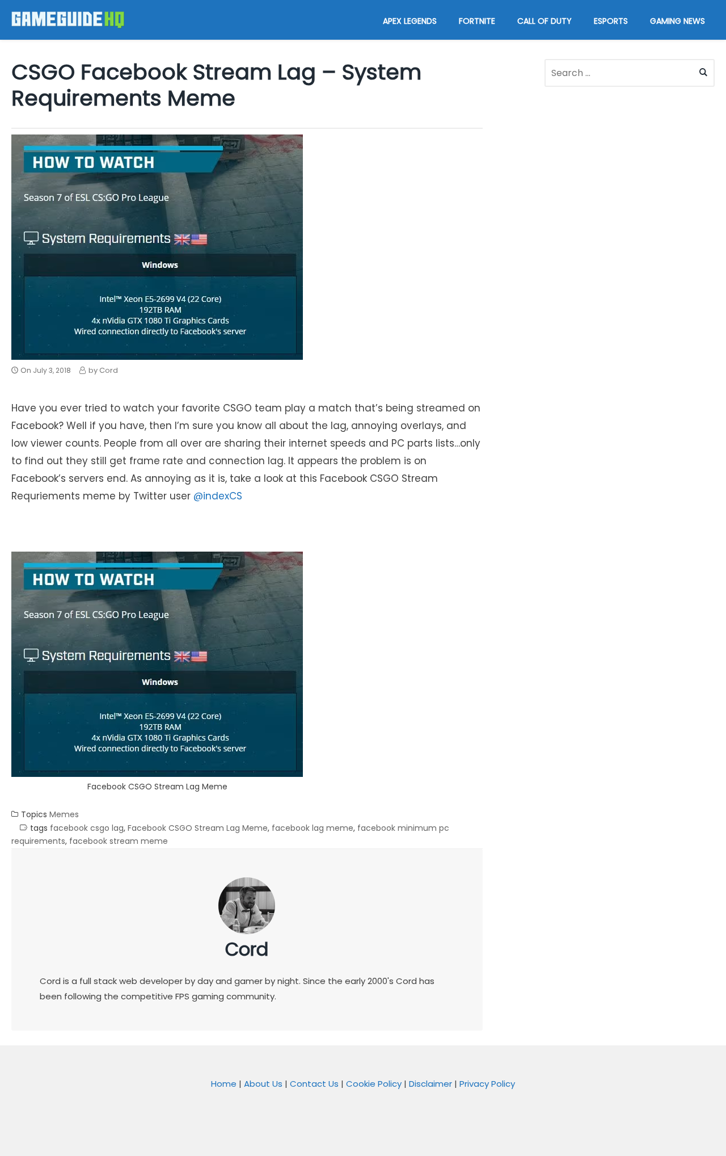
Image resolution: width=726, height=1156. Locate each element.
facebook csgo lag (87, 828)
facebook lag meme (312, 828)
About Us (263, 1084)
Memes (64, 814)
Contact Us (314, 1084)
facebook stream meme (118, 841)
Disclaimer (430, 1084)
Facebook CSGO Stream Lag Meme (198, 828)
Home (224, 1084)
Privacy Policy (487, 1084)
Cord (246, 949)
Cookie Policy (374, 1084)
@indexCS (217, 496)
